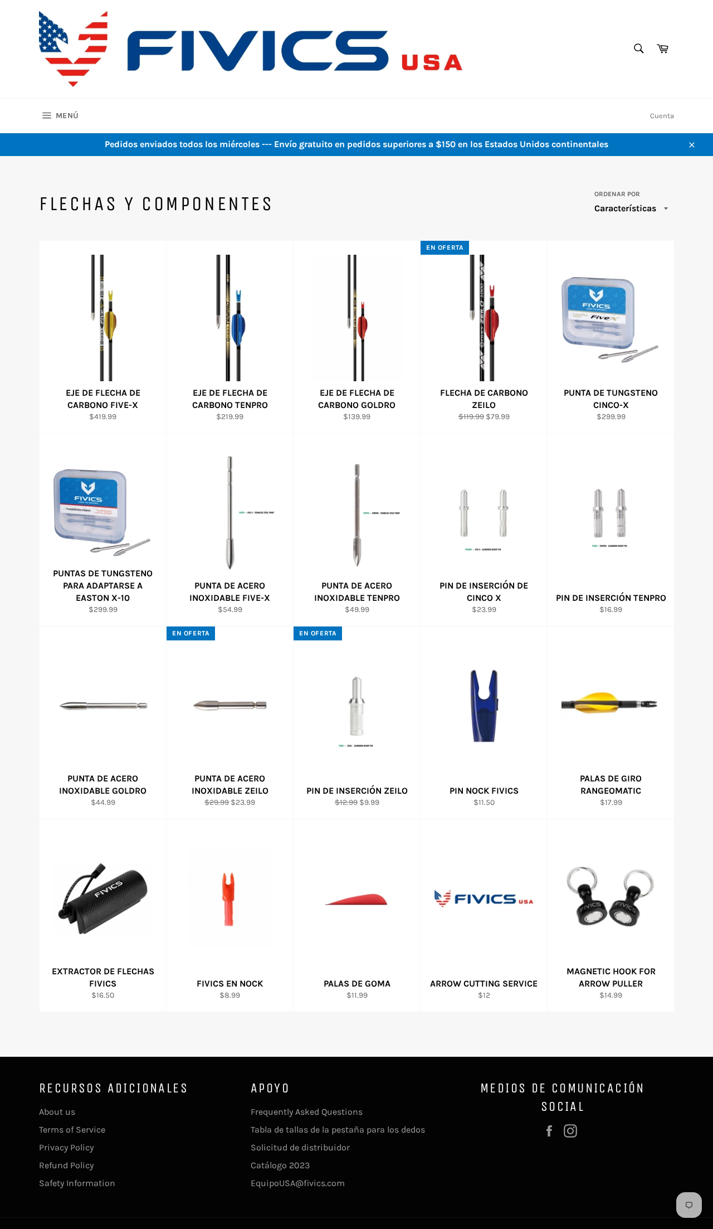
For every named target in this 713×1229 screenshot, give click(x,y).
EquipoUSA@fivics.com (298, 1183)
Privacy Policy (66, 1147)
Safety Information (77, 1183)
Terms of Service (72, 1129)
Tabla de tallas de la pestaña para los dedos (338, 1129)
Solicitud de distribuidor (300, 1147)
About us (57, 1111)
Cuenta (662, 115)
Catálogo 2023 (280, 1165)
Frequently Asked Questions (307, 1111)
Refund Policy (66, 1165)
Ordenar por (617, 194)
